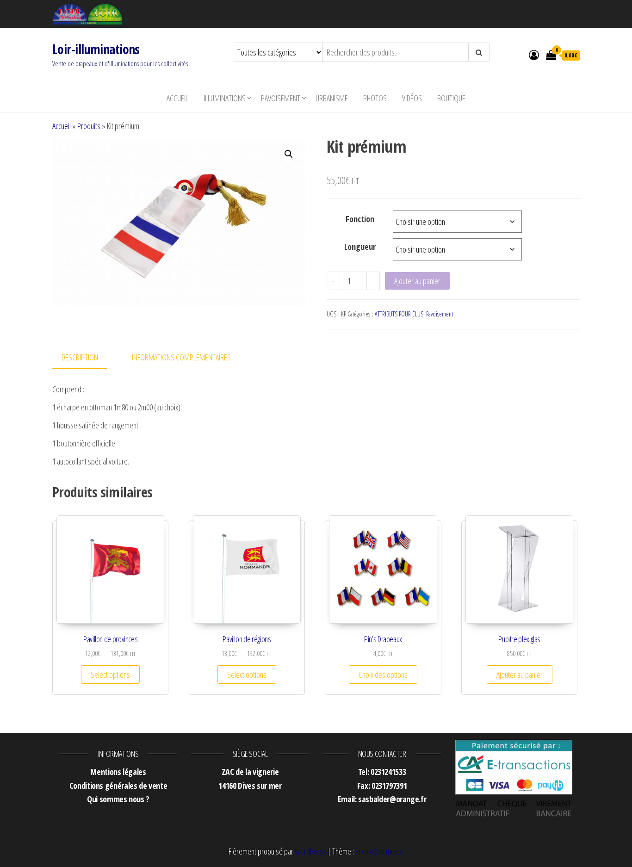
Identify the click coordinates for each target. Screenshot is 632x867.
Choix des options (383, 674)
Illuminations (225, 98)
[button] (288, 154)
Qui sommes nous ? (118, 799)
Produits (88, 125)
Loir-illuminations (96, 49)
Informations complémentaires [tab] (181, 357)
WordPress (310, 851)
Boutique (451, 98)
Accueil (177, 98)
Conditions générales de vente (118, 785)
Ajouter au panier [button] (519, 674)
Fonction (360, 218)
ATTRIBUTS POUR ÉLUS (399, 314)
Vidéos (412, 98)
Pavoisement (280, 98)
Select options (110, 674)
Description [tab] (80, 357)
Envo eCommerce (379, 851)
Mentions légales (118, 771)
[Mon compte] (534, 55)
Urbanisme (332, 98)
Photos (375, 98)
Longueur (360, 246)
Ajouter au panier (417, 280)
